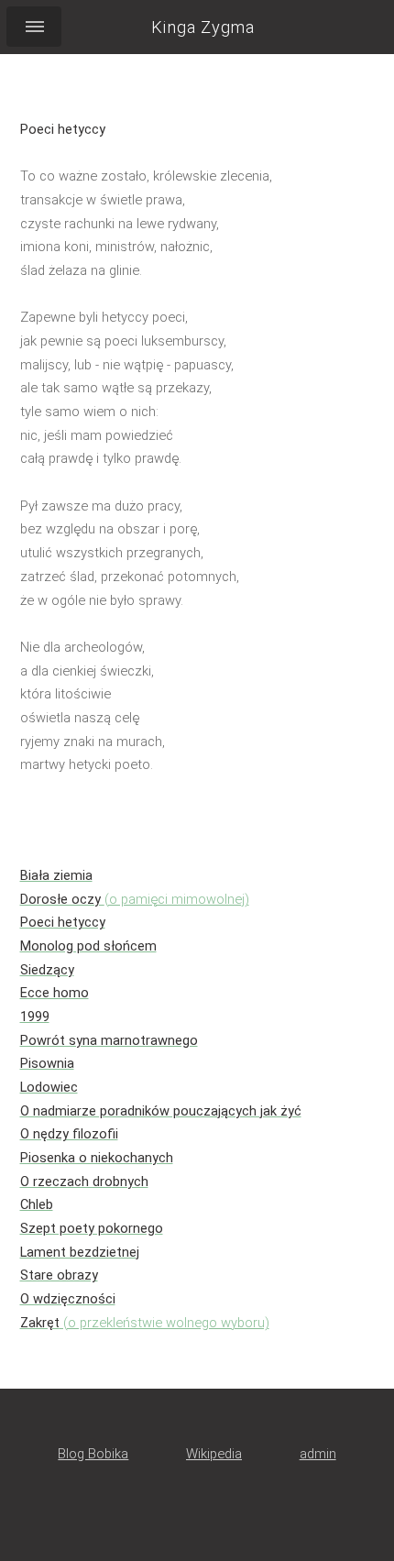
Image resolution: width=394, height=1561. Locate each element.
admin (318, 1454)
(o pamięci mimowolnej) (134, 899)
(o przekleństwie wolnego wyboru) (144, 1322)
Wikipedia (214, 1454)
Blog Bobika (93, 1454)
